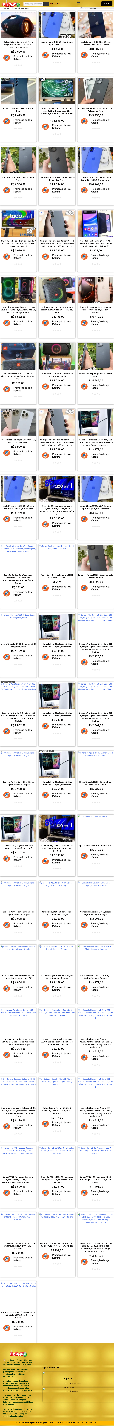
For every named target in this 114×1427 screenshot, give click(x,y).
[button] (78, 3)
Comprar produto (18, 71)
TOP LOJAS (55, 4)
